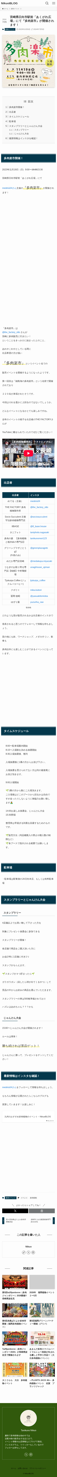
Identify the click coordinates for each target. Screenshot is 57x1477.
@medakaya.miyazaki (41, 561)
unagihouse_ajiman (40, 567)
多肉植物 (33, 1198)
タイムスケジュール (19, 116)
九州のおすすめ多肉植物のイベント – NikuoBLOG (27, 1117)
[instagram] (33, 1252)
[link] (24, 1252)
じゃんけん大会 (21, 134)
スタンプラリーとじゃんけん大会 (25, 126)
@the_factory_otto (11, 332)
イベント (24, 1198)
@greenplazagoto (39, 548)
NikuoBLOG (9, 3)
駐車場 (12, 121)
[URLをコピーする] (42, 1211)
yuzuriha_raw (37, 602)
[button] (15, 1211)
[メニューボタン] (53, 3)
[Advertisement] (28, 293)
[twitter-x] (28, 1252)
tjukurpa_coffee (37, 580)
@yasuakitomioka (39, 596)
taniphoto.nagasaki (39, 532)
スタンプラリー (21, 130)
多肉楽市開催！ (17, 107)
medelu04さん (9, 188)
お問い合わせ (23, 1468)
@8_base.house (38, 526)
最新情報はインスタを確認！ (23, 138)
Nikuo (28, 1246)
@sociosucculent (38, 516)
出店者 (12, 112)
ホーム (13, 1468)
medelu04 (35, 501)
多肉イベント (10, 29)
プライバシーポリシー (37, 1468)
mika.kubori (36, 590)
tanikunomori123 (38, 538)
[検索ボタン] (47, 3)
